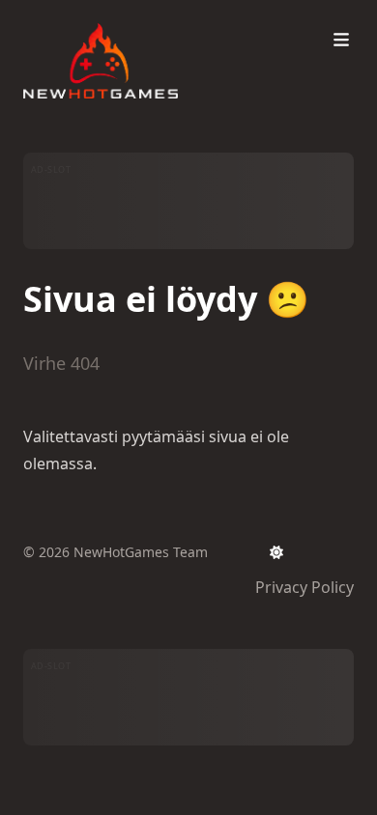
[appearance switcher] (276, 552)
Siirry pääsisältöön (114, 17)
